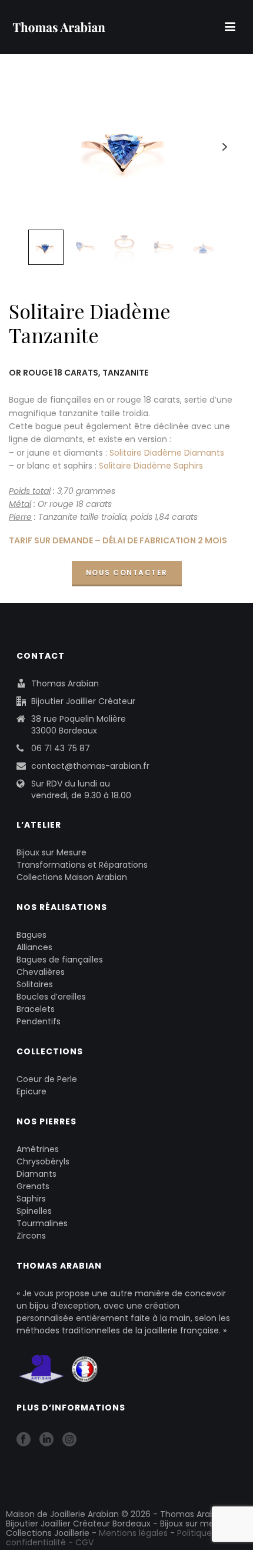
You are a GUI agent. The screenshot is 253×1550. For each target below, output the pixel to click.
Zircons (31, 1236)
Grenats (32, 1186)
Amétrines (37, 1149)
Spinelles (34, 1211)
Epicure (31, 1091)
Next (224, 147)
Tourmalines (42, 1223)
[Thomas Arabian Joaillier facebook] (23, 1440)
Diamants (36, 1174)
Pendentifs (38, 1021)
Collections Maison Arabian (71, 877)
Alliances (34, 947)
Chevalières (40, 972)
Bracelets (35, 1009)
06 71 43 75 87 (60, 748)
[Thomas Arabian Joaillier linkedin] (46, 1440)
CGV (84, 1542)
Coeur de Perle (46, 1079)
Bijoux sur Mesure (51, 852)
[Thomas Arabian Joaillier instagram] (69, 1440)
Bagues (31, 935)
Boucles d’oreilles (51, 997)
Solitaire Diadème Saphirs (151, 466)
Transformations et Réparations (82, 865)
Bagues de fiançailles (59, 959)
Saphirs (31, 1198)
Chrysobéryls (42, 1161)
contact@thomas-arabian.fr (90, 766)
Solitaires (34, 984)
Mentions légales (133, 1533)
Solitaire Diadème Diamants (166, 453)
